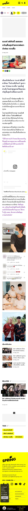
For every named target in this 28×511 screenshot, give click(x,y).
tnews (16, 498)
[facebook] (5, 71)
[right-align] (21, 3)
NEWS (8, 7)
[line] (9, 71)
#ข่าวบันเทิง (19, 437)
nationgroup (18, 491)
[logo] (5, 3)
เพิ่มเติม (5, 494)
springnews (18, 496)
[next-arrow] (25, 392)
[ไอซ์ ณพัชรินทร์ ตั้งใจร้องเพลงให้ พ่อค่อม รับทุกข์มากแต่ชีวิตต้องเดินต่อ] (14, 390)
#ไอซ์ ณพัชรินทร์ (8, 433)
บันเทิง (13, 7)
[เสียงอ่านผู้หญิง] (13, 13)
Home (3, 7)
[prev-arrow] (3, 392)
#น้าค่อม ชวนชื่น (8, 437)
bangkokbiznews (19, 494)
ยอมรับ (4, 497)
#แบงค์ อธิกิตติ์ (8, 430)
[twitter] (7, 71)
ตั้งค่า (4, 500)
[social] (12, 484)
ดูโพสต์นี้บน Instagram (9, 171)
